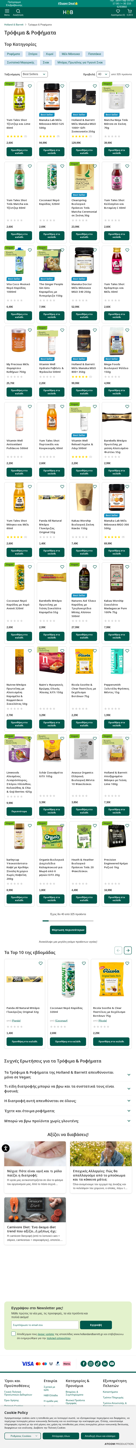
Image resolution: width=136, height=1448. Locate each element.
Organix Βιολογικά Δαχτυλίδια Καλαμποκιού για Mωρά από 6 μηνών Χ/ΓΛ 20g (51, 867)
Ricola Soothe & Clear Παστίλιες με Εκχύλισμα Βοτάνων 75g (84, 690)
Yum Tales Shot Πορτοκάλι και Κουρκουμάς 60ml (51, 444)
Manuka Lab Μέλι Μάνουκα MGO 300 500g (116, 524)
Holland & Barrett (13, 24)
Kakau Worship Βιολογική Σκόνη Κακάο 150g (83, 524)
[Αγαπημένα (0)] (118, 12)
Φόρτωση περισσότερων (68, 930)
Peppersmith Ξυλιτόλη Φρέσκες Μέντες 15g (116, 688)
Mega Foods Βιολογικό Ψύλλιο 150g (116, 367)
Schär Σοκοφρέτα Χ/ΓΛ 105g (51, 774)
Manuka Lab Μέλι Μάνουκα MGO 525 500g (51, 123)
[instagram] (90, 1364)
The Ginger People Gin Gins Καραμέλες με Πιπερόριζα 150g (51, 289)
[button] (128, 950)
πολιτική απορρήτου (58, 1338)
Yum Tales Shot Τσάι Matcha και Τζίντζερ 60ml (17, 203)
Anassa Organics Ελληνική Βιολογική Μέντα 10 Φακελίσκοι (83, 778)
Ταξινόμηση (12, 74)
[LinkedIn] (104, 1364)
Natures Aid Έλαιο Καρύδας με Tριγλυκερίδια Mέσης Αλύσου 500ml (84, 608)
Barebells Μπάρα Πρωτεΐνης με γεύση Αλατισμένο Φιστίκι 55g (116, 446)
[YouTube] (112, 1364)
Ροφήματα (13, 54)
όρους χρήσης (46, 1334)
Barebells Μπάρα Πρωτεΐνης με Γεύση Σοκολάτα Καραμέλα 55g (50, 606)
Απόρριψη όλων (61, 1436)
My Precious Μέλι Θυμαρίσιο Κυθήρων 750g (18, 367)
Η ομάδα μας (51, 1401)
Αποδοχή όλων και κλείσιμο (100, 1436)
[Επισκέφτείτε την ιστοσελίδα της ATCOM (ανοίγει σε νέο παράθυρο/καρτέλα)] (119, 1444)
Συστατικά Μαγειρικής (20, 62)
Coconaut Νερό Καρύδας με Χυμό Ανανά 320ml (18, 604)
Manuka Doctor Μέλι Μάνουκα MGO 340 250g (82, 287)
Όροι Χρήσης (11, 1400)
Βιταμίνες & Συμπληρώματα (74, 1393)
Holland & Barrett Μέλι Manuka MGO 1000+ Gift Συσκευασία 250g (84, 125)
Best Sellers (30, 74)
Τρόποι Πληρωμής (113, 1397)
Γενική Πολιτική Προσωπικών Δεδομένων (18, 1393)
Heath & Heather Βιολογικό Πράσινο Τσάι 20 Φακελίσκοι (83, 865)
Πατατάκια (94, 54)
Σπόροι (32, 54)
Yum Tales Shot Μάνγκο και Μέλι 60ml (18, 524)
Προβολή (89, 74)
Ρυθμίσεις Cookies (21, 1436)
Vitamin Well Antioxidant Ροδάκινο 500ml (17, 444)
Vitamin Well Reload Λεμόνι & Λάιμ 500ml (82, 444)
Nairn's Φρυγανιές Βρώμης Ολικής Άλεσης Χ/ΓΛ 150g (51, 688)
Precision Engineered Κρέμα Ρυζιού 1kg (116, 863)
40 (99, 74)
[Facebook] (83, 1364)
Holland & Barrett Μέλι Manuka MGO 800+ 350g (84, 367)
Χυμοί (49, 54)
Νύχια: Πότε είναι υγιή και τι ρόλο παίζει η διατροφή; (34, 1173)
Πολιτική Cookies (13, 1406)
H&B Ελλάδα (51, 1395)
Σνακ (46, 62)
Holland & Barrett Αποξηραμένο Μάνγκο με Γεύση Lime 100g (115, 778)
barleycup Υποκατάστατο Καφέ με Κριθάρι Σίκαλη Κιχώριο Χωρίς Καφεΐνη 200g (18, 869)
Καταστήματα (110, 1391)
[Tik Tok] (97, 1364)
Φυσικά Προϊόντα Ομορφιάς (75, 1402)
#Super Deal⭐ (68, 3)
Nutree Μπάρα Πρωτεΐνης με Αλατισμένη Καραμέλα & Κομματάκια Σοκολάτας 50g (17, 694)
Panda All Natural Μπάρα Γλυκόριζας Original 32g (50, 526)
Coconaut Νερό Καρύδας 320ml (49, 202)
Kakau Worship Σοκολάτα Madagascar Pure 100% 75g (115, 606)
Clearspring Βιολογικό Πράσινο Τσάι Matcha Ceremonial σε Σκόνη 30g (84, 207)
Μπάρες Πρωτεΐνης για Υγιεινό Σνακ (80, 62)
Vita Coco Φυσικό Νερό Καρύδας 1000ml (18, 287)
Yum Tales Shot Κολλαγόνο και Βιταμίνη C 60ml (115, 203)
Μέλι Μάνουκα (71, 54)
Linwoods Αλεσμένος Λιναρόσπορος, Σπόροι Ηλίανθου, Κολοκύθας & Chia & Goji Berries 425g (19, 782)
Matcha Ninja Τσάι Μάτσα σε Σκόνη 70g (116, 123)
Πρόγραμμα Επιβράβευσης (14, 4)
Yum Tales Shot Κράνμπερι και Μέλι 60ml (114, 287)
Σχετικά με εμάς (49, 1388)
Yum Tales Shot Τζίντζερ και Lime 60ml (18, 123)
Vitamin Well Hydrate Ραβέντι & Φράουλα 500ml (51, 367)
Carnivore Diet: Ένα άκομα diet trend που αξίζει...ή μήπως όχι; (31, 1229)
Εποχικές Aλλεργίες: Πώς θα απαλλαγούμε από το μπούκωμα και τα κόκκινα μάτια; (99, 1175)
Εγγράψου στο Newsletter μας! (37, 1308)
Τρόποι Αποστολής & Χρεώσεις (115, 1404)
